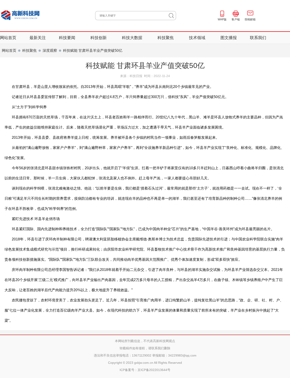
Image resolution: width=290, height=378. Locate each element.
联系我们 (258, 37)
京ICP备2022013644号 (154, 370)
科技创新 (99, 37)
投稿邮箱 (250, 19)
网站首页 (8, 37)
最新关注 (37, 37)
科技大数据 (132, 37)
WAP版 (222, 19)
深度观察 (50, 50)
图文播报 (228, 37)
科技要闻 (67, 37)
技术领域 (197, 37)
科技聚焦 (166, 37)
